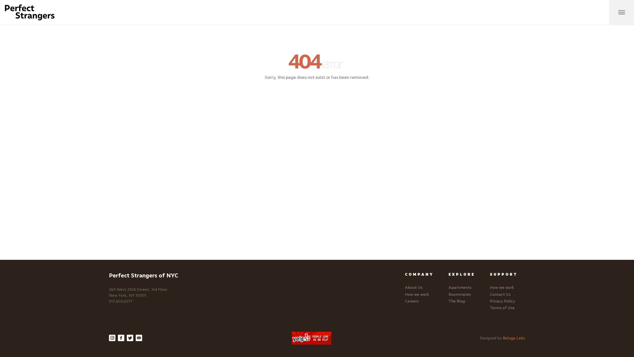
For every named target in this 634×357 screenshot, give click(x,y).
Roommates (460, 294)
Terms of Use (502, 307)
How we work (417, 294)
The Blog (457, 301)
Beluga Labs (514, 338)
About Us (414, 287)
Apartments (460, 287)
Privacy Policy (502, 301)
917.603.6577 (120, 301)
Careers (412, 301)
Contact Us (500, 294)
